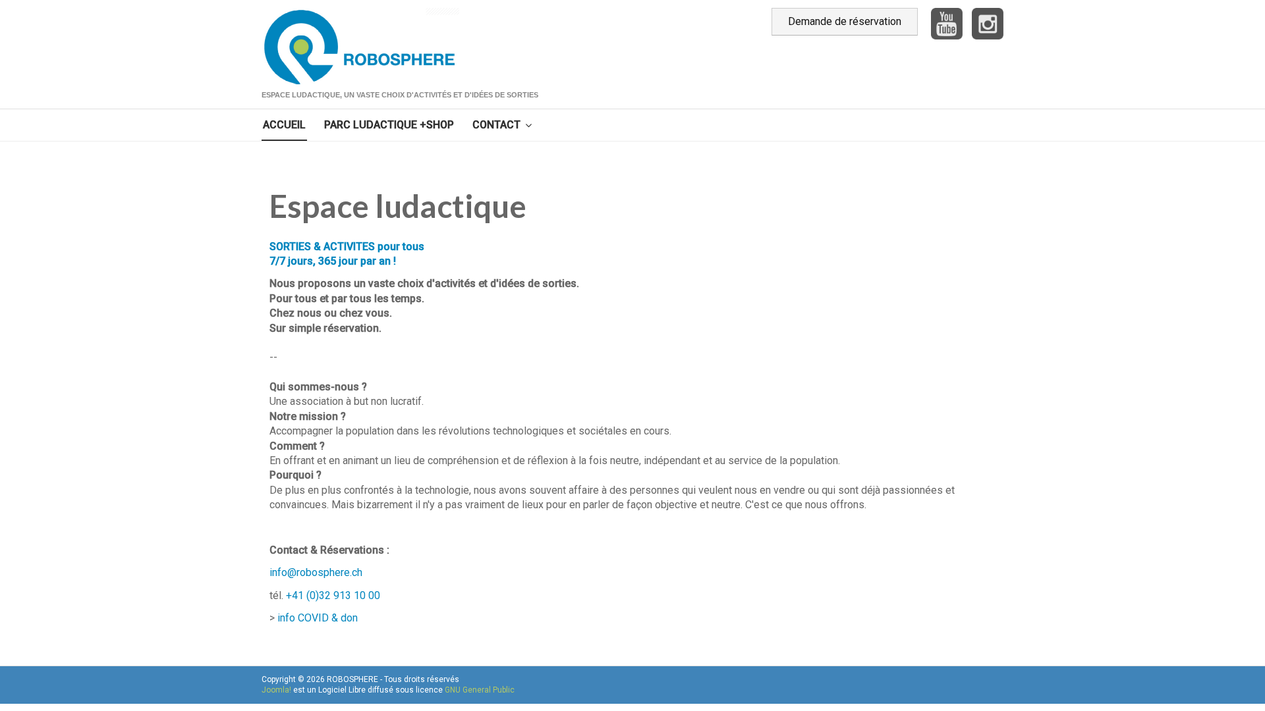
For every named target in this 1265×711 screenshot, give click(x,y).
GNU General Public (480, 690)
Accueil (284, 124)
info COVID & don (317, 618)
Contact (496, 124)
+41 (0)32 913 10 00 (333, 595)
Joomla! (276, 690)
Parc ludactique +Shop (389, 124)
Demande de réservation (844, 21)
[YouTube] (943, 22)
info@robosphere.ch (315, 572)
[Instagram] (987, 22)
